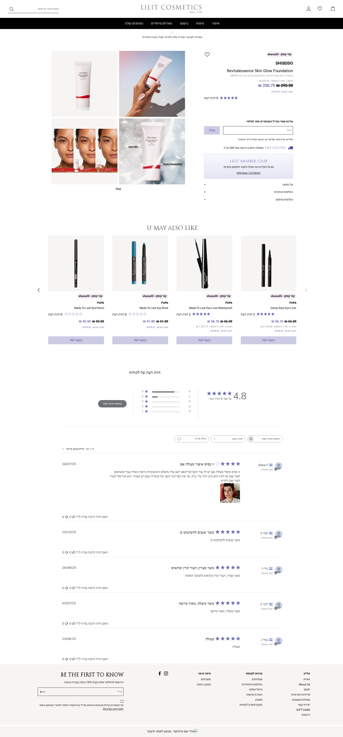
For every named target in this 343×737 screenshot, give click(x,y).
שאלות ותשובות (301, 700)
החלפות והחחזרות (252, 684)
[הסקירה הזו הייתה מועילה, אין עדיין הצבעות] (73, 517)
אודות (306, 679)
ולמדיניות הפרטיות (113, 709)
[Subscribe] (43, 691)
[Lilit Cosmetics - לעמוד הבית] (171, 9)
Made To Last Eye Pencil (89, 308)
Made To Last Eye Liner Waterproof (210, 308)
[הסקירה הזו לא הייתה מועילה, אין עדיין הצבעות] (66, 517)
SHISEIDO (284, 63)
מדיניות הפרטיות (300, 695)
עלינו (307, 673)
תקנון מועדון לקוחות (251, 705)
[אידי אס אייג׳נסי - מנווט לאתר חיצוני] (172, 731)
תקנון (307, 689)
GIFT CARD (303, 710)
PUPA (292, 303)
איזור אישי (204, 673)
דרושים (306, 715)
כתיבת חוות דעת (112, 404)
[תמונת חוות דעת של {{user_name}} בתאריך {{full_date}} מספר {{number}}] (230, 493)
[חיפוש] (11, 9)
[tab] (248, 184)
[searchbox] (268, 439)
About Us (304, 684)
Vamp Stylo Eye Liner (283, 308)
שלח (212, 130)
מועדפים (206, 679)
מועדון (258, 700)
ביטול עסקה (255, 689)
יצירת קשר (304, 705)
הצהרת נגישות (254, 695)
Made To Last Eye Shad (154, 308)
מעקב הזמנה (204, 684)
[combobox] (228, 438)
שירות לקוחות (254, 673)
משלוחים (257, 679)
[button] (333, 9)
